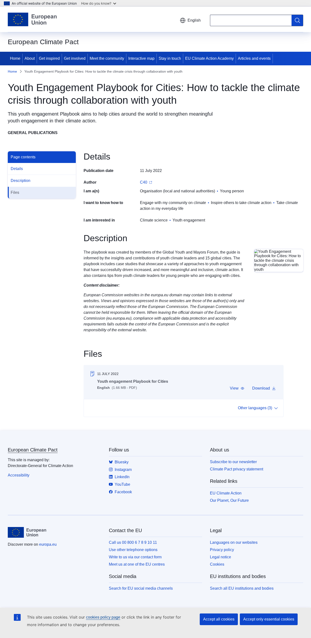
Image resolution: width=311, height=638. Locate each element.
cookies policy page (103, 617)
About (30, 58)
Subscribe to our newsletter (233, 462)
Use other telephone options (133, 550)
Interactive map (141, 58)
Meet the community (107, 58)
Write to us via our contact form (135, 557)
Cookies (217, 564)
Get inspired (49, 58)
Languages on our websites (234, 542)
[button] (237, 388)
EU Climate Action (226, 493)
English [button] (194, 20)
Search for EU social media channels (141, 588)
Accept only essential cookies (268, 619)
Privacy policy (222, 550)
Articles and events (254, 58)
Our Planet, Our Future (229, 500)
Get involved (75, 58)
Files (15, 192)
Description (20, 181)
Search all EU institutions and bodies (242, 588)
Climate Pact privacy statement (236, 469)
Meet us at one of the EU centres (137, 564)
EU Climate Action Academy (209, 58)
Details (17, 169)
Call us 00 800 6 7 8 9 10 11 (133, 542)
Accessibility (18, 475)
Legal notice (220, 557)
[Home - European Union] (32, 19)
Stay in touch (170, 58)
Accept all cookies (218, 619)
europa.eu (48, 544)
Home (15, 58)
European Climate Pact (33, 449)
